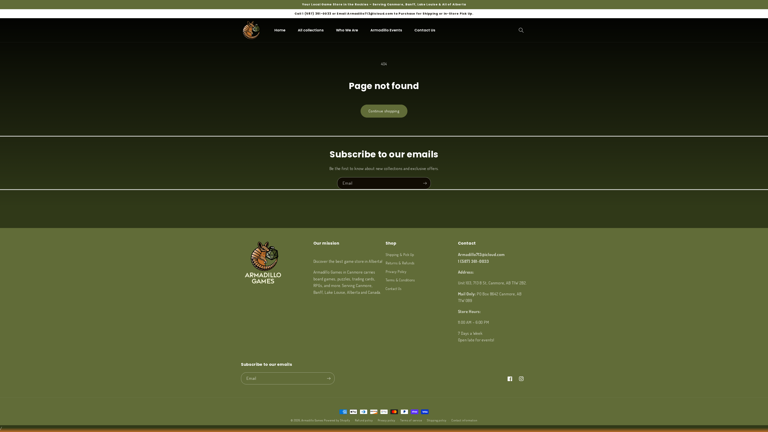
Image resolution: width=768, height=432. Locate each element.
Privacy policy (386, 420)
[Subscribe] (425, 183)
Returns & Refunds (400, 263)
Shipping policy (436, 420)
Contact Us (394, 288)
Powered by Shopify (337, 420)
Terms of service (411, 420)
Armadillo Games (312, 420)
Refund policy (364, 420)
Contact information (464, 420)
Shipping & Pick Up (400, 254)
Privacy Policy (396, 271)
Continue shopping (384, 110)
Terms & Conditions (400, 280)
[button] (521, 30)
